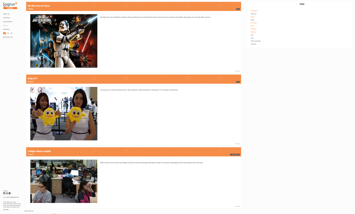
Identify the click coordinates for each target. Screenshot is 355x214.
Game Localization (256, 41)
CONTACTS (6, 29)
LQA (252, 26)
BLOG (5, 25)
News (252, 17)
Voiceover (253, 44)
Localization (254, 11)
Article (252, 20)
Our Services (7, 21)
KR (11, 33)
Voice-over (253, 14)
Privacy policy (6, 209)
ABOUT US (6, 14)
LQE (252, 35)
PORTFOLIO (6, 18)
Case (252, 38)
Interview (253, 32)
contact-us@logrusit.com (12, 197)
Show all (237, 71)
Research (253, 29)
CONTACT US (9, 37)
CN (8, 33)
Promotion (254, 23)
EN (4, 33)
